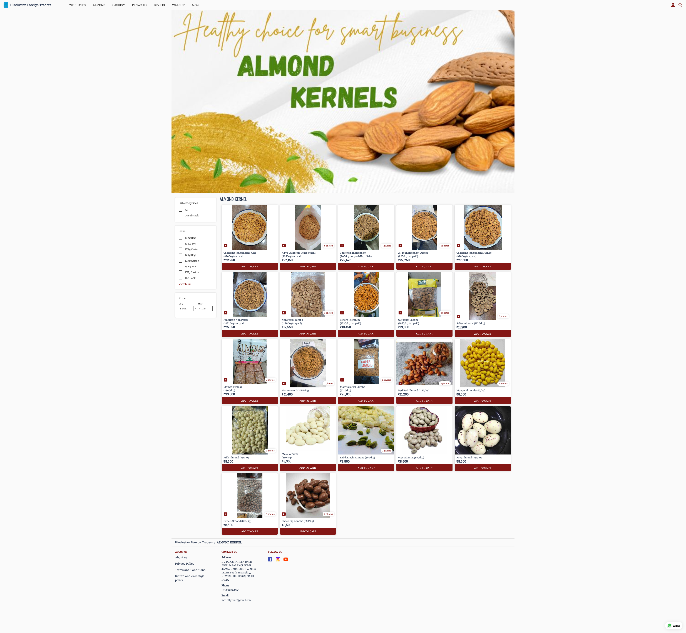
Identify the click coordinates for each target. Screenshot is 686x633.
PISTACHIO (139, 5)
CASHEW (118, 5)
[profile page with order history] (673, 5)
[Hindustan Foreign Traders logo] (6, 5)
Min (181, 303)
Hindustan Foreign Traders (30, 5)
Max (200, 303)
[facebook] (270, 559)
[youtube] (286, 559)
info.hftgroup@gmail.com (237, 600)
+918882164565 (230, 590)
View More (185, 283)
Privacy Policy (184, 563)
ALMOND (99, 5)
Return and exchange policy (189, 578)
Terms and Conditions (190, 570)
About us (181, 557)
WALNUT (178, 5)
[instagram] (278, 559)
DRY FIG (159, 5)
